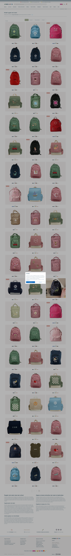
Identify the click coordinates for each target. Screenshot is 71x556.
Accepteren (30, 282)
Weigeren (40, 282)
